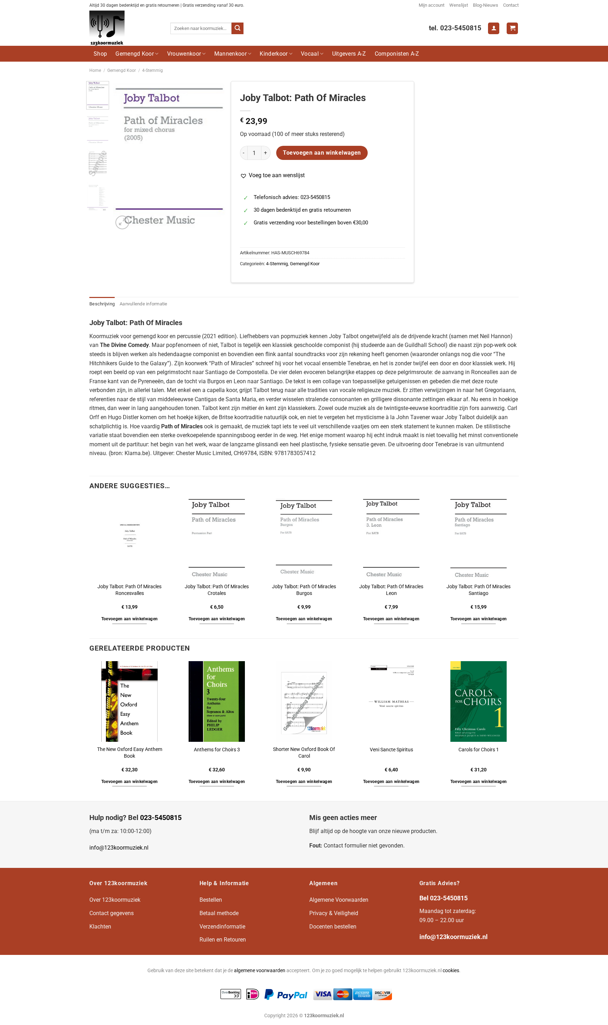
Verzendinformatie (222, 926)
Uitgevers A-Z (349, 53)
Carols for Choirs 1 (478, 750)
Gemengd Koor (134, 53)
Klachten (100, 926)
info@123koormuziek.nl (118, 847)
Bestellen (211, 899)
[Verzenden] (237, 29)
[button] (272, 175)
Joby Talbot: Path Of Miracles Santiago (478, 590)
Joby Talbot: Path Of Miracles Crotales (217, 590)
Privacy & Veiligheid (333, 913)
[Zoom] (122, 222)
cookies (451, 971)
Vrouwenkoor (184, 53)
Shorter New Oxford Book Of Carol (304, 752)
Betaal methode (219, 913)
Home (95, 70)
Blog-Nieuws (485, 5)
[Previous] (124, 156)
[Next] (214, 156)
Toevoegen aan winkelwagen (322, 153)
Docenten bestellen (332, 926)
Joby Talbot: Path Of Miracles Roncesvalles (129, 590)
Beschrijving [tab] (102, 303)
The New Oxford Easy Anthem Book (129, 752)
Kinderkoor (273, 53)
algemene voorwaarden (259, 971)
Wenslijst (458, 5)
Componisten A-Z (397, 53)
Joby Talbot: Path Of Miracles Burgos (304, 590)
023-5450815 (161, 817)
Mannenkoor (230, 53)
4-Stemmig (152, 70)
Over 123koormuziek (114, 899)
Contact (511, 5)
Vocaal (310, 53)
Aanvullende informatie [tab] (143, 303)
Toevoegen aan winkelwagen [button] (129, 618)
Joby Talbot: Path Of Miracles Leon (391, 590)
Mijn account (431, 5)
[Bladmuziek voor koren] (124, 28)
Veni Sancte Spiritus (391, 750)
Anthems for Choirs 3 (217, 750)
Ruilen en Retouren (223, 939)
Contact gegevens (111, 913)
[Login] (493, 28)
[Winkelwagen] (512, 28)
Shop (100, 53)
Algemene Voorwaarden (338, 899)
